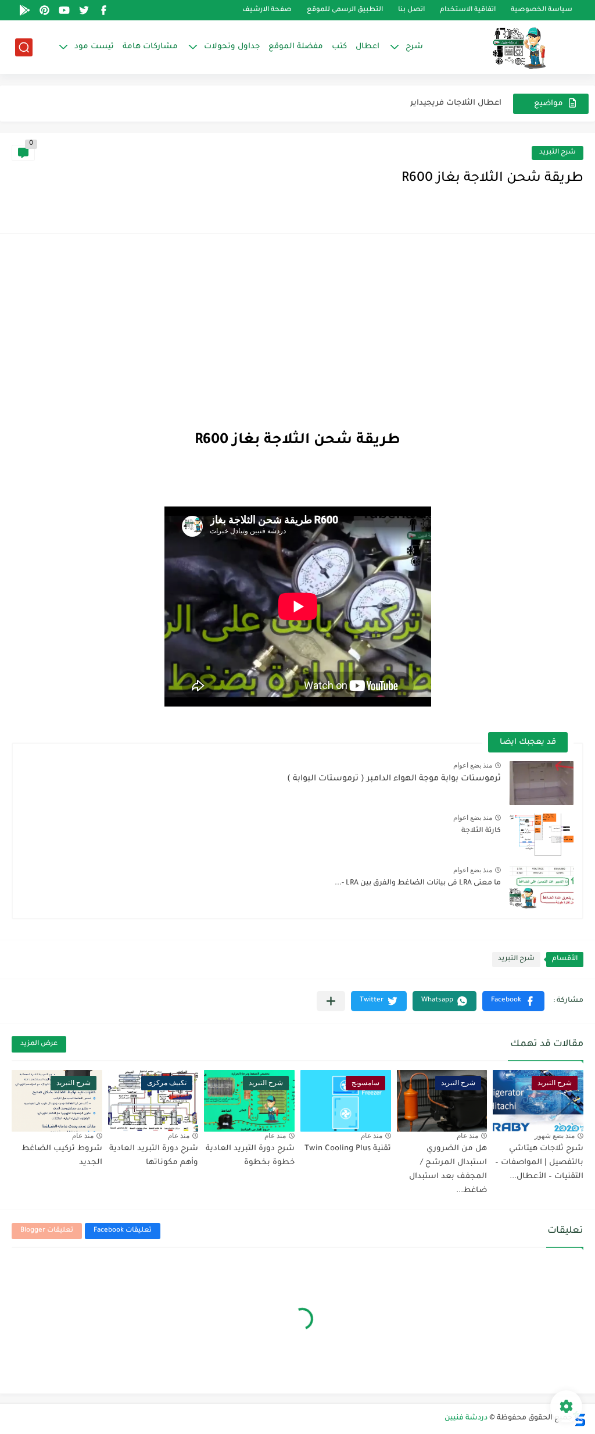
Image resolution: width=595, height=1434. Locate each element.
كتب (339, 46)
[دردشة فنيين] (507, 47)
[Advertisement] (297, 332)
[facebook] (104, 10)
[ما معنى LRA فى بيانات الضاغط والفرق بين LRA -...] (542, 887)
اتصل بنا (411, 10)
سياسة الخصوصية (541, 10)
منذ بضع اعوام (472, 765)
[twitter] (84, 10)
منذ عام (467, 1136)
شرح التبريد (557, 152)
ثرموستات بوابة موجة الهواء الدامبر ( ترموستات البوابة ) (394, 779)
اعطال (367, 46)
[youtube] (64, 10)
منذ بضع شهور (555, 1136)
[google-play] (25, 10)
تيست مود (94, 46)
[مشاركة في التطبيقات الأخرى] (331, 1001)
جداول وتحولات (232, 46)
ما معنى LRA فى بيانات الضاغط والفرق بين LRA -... (418, 883)
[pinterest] (45, 10)
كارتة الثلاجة (481, 831)
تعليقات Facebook (123, 1231)
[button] (513, 1001)
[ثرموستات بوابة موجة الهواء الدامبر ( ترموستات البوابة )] (542, 783)
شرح (414, 46)
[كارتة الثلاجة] (542, 835)
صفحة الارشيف (267, 10)
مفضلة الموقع (295, 46)
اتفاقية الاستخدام (468, 10)
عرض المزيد (39, 1044)
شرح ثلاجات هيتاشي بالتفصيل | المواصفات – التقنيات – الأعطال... (539, 1162)
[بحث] (24, 47)
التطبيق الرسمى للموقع (345, 10)
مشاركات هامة (150, 46)
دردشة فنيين (466, 1418)
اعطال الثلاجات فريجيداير (455, 103)
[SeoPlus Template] (579, 1418)
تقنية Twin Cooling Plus (347, 1148)
